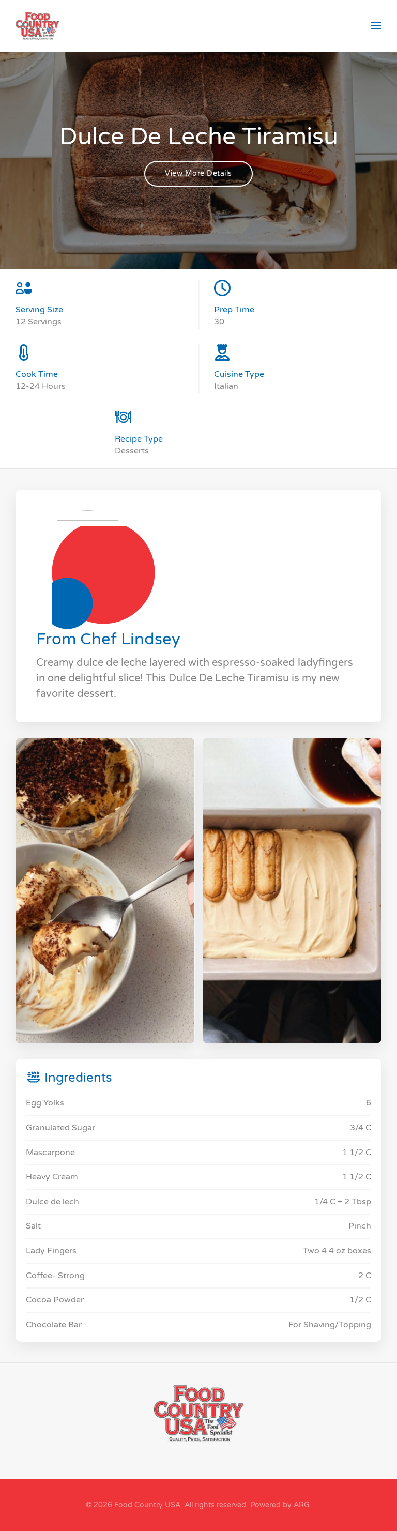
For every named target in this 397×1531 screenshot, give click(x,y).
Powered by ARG (279, 1504)
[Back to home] (37, 26)
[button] (376, 26)
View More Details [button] (198, 173)
